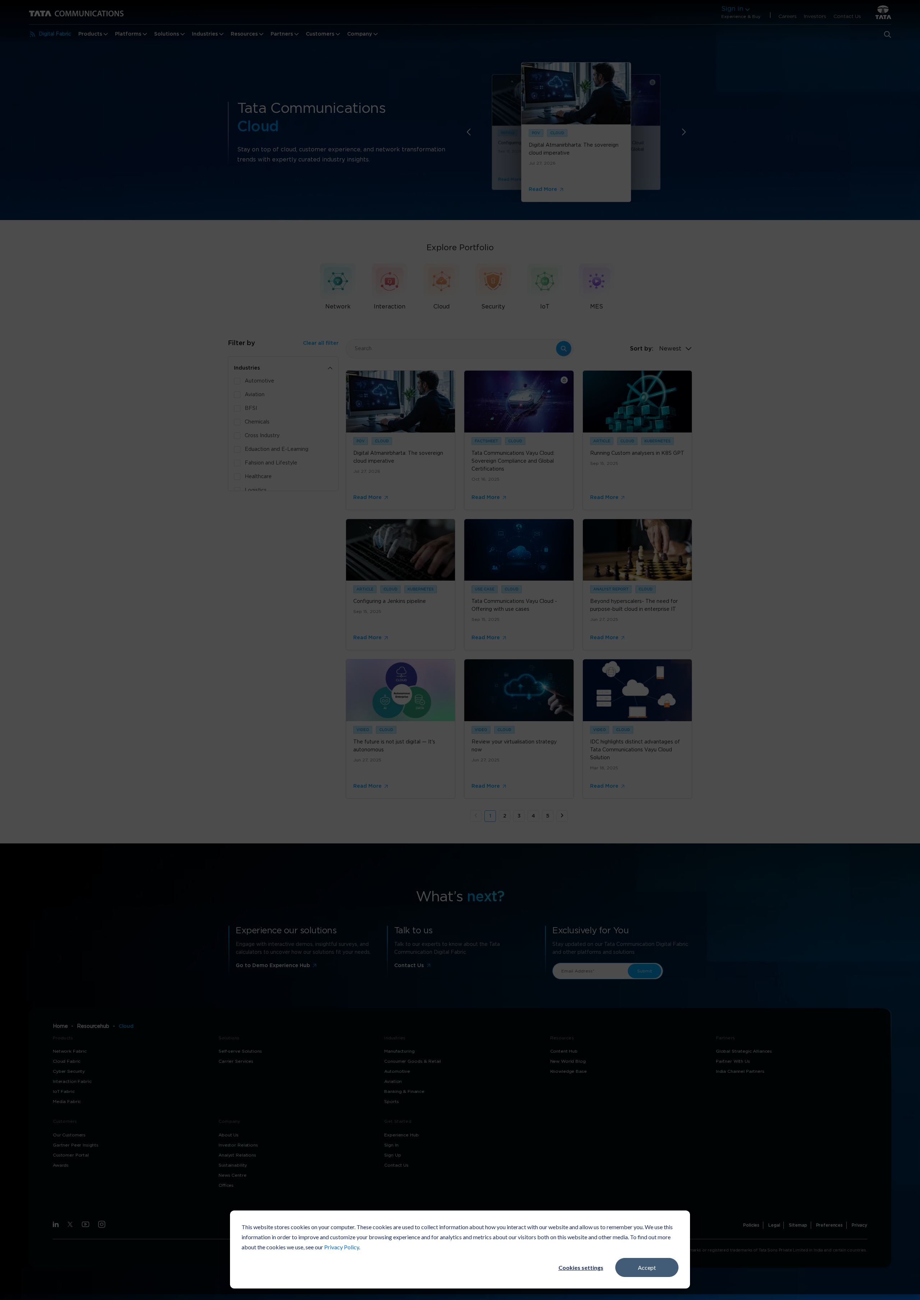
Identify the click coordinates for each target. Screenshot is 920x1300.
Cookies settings (580, 1267)
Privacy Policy (341, 1247)
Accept (647, 1267)
